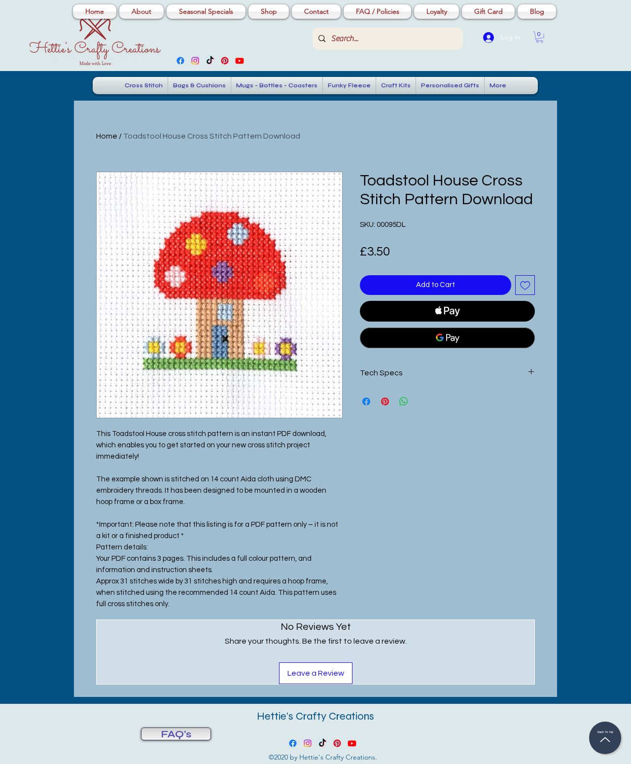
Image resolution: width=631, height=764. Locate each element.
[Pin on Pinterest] (385, 401)
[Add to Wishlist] (525, 285)
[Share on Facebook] (366, 401)
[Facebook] (180, 61)
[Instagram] (195, 61)
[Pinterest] (225, 61)
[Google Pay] (447, 337)
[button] (539, 37)
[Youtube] (240, 61)
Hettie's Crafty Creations (315, 716)
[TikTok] (210, 61)
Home (106, 136)
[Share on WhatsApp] (404, 401)
